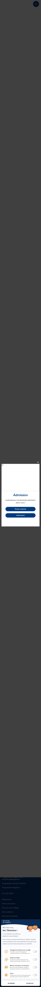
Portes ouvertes (20, 509)
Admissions (20, 515)
